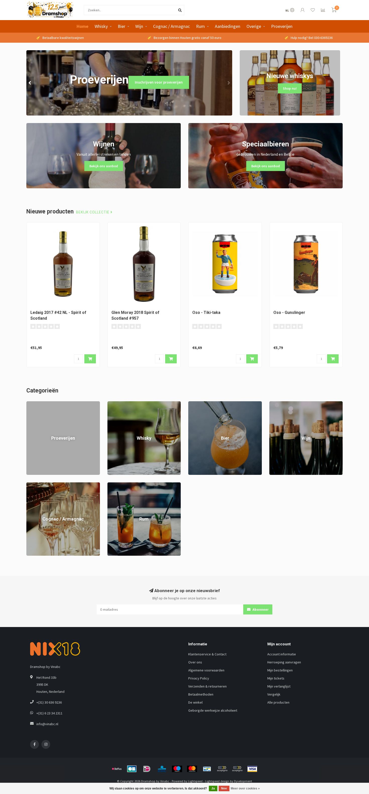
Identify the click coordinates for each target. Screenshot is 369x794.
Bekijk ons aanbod (103, 166)
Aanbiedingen (227, 26)
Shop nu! (290, 88)
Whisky (101, 26)
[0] (333, 10)
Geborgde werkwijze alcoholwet (212, 710)
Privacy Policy (198, 678)
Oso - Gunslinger (289, 312)
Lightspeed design (217, 781)
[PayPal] (222, 769)
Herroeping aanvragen (284, 662)
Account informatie (281, 654)
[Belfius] (116, 769)
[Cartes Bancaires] (132, 769)
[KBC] (162, 769)
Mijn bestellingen (280, 670)
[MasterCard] (192, 769)
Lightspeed (195, 781)
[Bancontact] (207, 769)
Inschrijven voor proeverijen (159, 82)
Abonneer (260, 609)
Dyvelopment (243, 781)
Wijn (139, 26)
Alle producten (278, 702)
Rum (200, 26)
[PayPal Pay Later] (237, 769)
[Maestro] (177, 769)
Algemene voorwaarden (206, 670)
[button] (30, 83)
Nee (224, 788)
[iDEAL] (147, 769)
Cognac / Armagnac (171, 26)
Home (82, 26)
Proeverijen (281, 26)
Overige (254, 26)
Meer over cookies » (245, 788)
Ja (213, 788)
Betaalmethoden (200, 694)
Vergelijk (273, 694)
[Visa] (252, 769)
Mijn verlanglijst (278, 686)
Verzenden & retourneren (207, 686)
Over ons (195, 662)
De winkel (195, 702)
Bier (121, 26)
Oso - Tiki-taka (206, 312)
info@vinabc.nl (47, 724)
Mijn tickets (275, 678)
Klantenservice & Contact (207, 654)
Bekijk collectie (93, 212)
